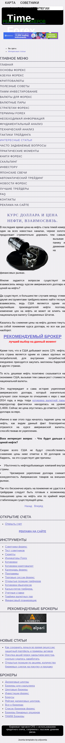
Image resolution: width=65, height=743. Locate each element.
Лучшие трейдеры (14, 188)
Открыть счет (13, 523)
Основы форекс (13, 70)
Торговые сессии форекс (20, 577)
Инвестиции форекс (17, 693)
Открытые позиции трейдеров (23, 581)
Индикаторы (15, 9)
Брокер (11, 14)
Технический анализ (17, 129)
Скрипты (10, 554)
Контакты (8, 199)
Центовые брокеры (16, 689)
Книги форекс (11, 156)
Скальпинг (8, 161)
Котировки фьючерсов (18, 585)
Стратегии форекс (14, 108)
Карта (10, 3)
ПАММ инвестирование (19, 91)
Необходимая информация (22, 118)
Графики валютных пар (19, 596)
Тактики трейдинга (15, 134)
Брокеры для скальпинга (20, 685)
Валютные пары (13, 102)
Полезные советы (14, 86)
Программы (12, 573)
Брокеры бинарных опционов (22, 712)
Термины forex (12, 113)
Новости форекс (13, 183)
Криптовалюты (12, 80)
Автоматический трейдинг (21, 178)
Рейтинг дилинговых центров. (22, 701)
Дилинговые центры (17, 682)
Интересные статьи (16, 140)
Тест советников (15, 550)
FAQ (3, 194)
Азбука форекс (12, 75)
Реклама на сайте (14, 205)
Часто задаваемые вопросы (23, 145)
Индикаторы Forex (16, 558)
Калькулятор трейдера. (19, 588)
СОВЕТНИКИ (29, 3)
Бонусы (9, 697)
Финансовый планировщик (21, 600)
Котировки (11, 562)
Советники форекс (16, 546)
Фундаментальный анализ (21, 124)
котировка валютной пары (48, 400)
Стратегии (40, 9)
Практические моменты (19, 151)
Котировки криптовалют (19, 566)
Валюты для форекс (16, 97)
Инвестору (9, 167)
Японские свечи (13, 172)
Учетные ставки (14, 592)
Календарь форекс (16, 569)
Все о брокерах (14, 704)
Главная (6, 64)
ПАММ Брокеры (14, 716)
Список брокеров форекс (20, 708)
